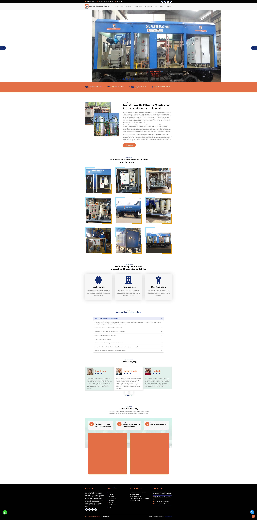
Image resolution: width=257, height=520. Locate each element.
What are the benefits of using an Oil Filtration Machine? (109, 343)
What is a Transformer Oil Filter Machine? (105, 335)
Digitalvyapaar (168, 516)
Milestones (111, 500)
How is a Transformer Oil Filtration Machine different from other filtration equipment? (116, 346)
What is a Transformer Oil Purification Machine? (107, 318)
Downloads (168, 6)
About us (111, 494)
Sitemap (111, 502)
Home (117, 6)
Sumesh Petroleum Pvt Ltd (93, 516)
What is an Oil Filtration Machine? (103, 339)
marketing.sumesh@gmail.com (158, 425)
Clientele (161, 6)
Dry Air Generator (134, 494)
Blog (156, 6)
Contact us (111, 496)
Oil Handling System (135, 500)
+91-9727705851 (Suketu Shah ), (162, 496)
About (122, 6)
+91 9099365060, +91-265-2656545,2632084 (131, 425)
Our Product (128, 6)
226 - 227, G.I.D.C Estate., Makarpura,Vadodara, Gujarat (103, 426)
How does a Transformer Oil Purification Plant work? (108, 327)
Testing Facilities (148, 6)
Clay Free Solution (138, 6)
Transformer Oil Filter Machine (138, 492)
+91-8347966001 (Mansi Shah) (162, 501)
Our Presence (112, 504)
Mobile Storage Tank (135, 496)
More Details (129, 145)
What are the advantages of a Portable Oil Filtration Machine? (110, 350)
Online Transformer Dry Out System (139, 498)
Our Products (112, 498)
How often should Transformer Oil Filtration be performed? (110, 331)
